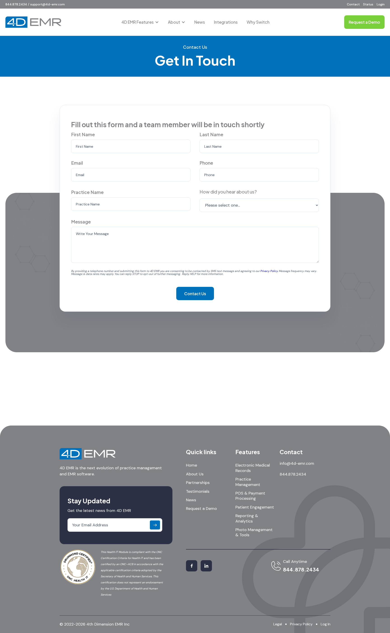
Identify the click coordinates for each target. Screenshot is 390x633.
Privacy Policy (301, 624)
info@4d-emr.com (297, 463)
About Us (195, 474)
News (199, 22)
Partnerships (198, 482)
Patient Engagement (254, 507)
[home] (33, 22)
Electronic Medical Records (252, 468)
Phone (206, 163)
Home (191, 465)
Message (81, 221)
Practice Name (87, 192)
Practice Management (247, 482)
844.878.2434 (293, 474)
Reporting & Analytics (246, 518)
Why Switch (258, 22)
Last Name (211, 134)
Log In (325, 624)
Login (381, 4)
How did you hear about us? (228, 191)
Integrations (226, 22)
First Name (83, 134)
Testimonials (197, 491)
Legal (277, 624)
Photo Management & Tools (254, 532)
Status (368, 4)
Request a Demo (201, 508)
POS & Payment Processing (250, 496)
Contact (353, 4)
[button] (140, 22)
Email (77, 163)
